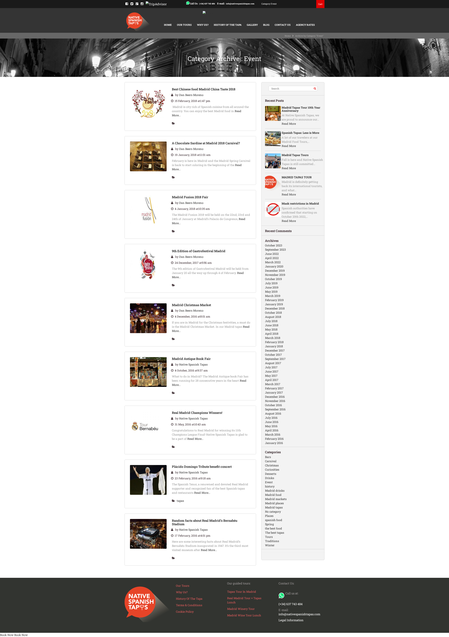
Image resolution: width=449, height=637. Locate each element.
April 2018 (271, 333)
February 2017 (274, 388)
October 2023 (273, 245)
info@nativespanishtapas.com (240, 3)
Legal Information (291, 620)
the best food (273, 528)
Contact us (283, 24)
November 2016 (275, 401)
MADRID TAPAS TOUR (297, 177)
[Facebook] (126, 4)
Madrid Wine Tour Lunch (244, 615)
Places (269, 516)
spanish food (273, 520)
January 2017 (274, 392)
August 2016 (273, 413)
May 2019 (271, 291)
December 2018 (275, 308)
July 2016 (271, 417)
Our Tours (184, 24)
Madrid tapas (274, 507)
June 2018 (271, 325)
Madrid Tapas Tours (295, 155)
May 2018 (271, 329)
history (269, 486)
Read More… (195, 438)
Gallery (252, 24)
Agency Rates (305, 24)
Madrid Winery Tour (241, 609)
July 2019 (271, 283)
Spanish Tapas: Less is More (300, 133)
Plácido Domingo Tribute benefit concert (202, 466)
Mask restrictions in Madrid (300, 203)
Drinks (269, 478)
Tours (269, 537)
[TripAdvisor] (156, 4)
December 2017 (275, 350)
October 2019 (273, 279)
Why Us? (203, 24)
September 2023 (275, 249)
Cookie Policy (185, 611)
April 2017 (271, 380)
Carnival (270, 461)
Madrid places (274, 503)
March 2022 (273, 262)
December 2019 (275, 270)
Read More (289, 123)
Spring (269, 524)
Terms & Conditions (189, 605)
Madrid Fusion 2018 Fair (190, 197)
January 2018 (274, 346)
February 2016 (274, 438)
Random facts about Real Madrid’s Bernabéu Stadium (204, 522)
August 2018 (273, 317)
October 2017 (273, 354)
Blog (266, 24)
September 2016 (275, 409)
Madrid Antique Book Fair (191, 359)
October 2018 (273, 312)
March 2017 (272, 384)
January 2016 (274, 443)
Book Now (7, 635)
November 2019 (275, 275)
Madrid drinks (274, 490)
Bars (268, 457)
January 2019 (274, 304)
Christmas (272, 465)
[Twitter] (131, 4)
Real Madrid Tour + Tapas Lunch (244, 600)
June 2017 (271, 371)
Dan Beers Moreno (191, 95)
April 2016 (271, 430)
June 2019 (271, 287)
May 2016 (271, 426)
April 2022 (272, 258)
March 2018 (272, 338)
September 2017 (275, 359)
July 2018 (271, 321)
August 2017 (273, 363)
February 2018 (274, 342)
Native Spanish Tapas (193, 364)
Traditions (272, 541)
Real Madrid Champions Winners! (197, 413)
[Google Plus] (137, 4)
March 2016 (272, 434)
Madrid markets (276, 499)
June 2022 (272, 254)
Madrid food (273, 495)
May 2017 (271, 375)
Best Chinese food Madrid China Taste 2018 (203, 89)
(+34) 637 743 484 (207, 3)
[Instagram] (142, 4)
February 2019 (274, 300)
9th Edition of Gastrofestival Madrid (198, 251)
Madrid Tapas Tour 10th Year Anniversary (301, 109)
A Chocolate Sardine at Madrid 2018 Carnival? (206, 143)
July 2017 (271, 367)
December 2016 (275, 396)
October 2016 (273, 405)
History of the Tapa (228, 24)
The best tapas (274, 532)
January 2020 (274, 266)
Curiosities (272, 469)
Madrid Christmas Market (191, 305)
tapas (180, 500)
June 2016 (271, 422)
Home (168, 24)
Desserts (270, 474)
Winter (269, 545)
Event (269, 482)
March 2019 (272, 296)
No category (273, 511)
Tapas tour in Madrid (241, 591)
